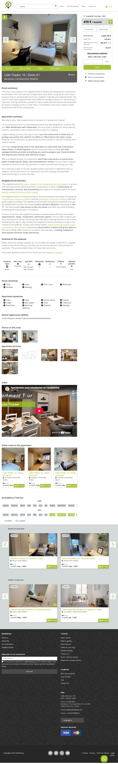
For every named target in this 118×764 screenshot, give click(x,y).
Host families (66, 677)
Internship (5, 641)
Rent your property (68, 673)
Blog (83, 6)
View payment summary (97, 53)
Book (97, 67)
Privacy (92, 753)
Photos (8, 68)
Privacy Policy (46, 662)
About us (5, 638)
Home (61, 6)
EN (109, 7)
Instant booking (66, 651)
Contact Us (92, 6)
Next (73, 40)
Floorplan (55, 68)
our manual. (57, 252)
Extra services (66, 644)
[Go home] (8, 5)
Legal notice (112, 754)
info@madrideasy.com (74, 710)
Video (40, 68)
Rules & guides (66, 641)
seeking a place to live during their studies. (20, 192)
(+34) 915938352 (73, 713)
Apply (107, 61)
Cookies (85, 753)
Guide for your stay (68, 647)
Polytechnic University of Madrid (52, 199)
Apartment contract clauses (71, 660)
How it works (66, 638)
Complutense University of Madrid (17, 199)
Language (67, 720)
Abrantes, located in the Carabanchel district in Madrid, (44, 184)
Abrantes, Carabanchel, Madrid (21, 78)
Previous (6, 40)
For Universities (7, 644)
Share (72, 74)
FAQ (62, 680)
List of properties (73, 6)
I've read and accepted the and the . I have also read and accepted (29, 664)
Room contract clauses (69, 657)
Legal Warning (29, 662)
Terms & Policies (102, 753)
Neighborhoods (7, 647)
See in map (24, 68)
